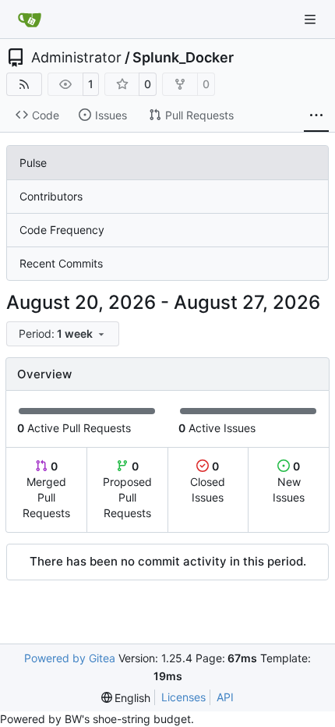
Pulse (33, 162)
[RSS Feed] (24, 84)
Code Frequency (61, 229)
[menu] (62, 333)
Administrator (76, 58)
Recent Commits (61, 263)
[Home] (29, 19)
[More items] (316, 115)
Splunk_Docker (183, 58)
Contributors (51, 196)
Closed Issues (207, 481)
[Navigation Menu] (311, 19)
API (225, 697)
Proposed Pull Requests (127, 489)
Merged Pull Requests (46, 489)
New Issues (289, 481)
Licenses (183, 697)
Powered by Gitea (69, 658)
